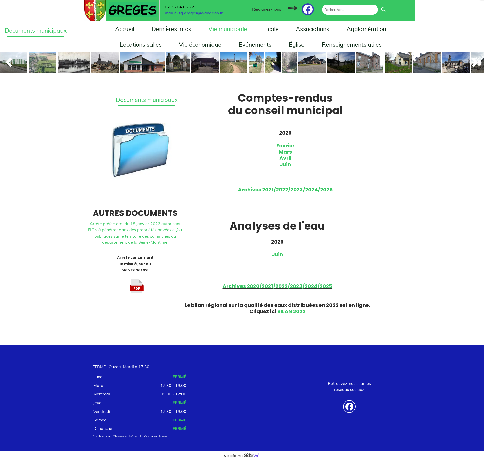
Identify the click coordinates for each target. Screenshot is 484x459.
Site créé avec (234, 456)
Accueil (124, 29)
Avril (285, 158)
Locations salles (141, 44)
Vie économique (200, 44)
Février (285, 145)
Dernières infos (171, 29)
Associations (312, 29)
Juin (285, 164)
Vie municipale (227, 29)
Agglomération (366, 29)
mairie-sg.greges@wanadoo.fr (194, 12)
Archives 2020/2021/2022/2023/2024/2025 (277, 286)
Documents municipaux (147, 99)
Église (297, 44)
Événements (255, 44)
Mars (285, 151)
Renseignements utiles (352, 44)
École (271, 29)
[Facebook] (308, 9)
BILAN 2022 (291, 311)
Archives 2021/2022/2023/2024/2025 (285, 189)
